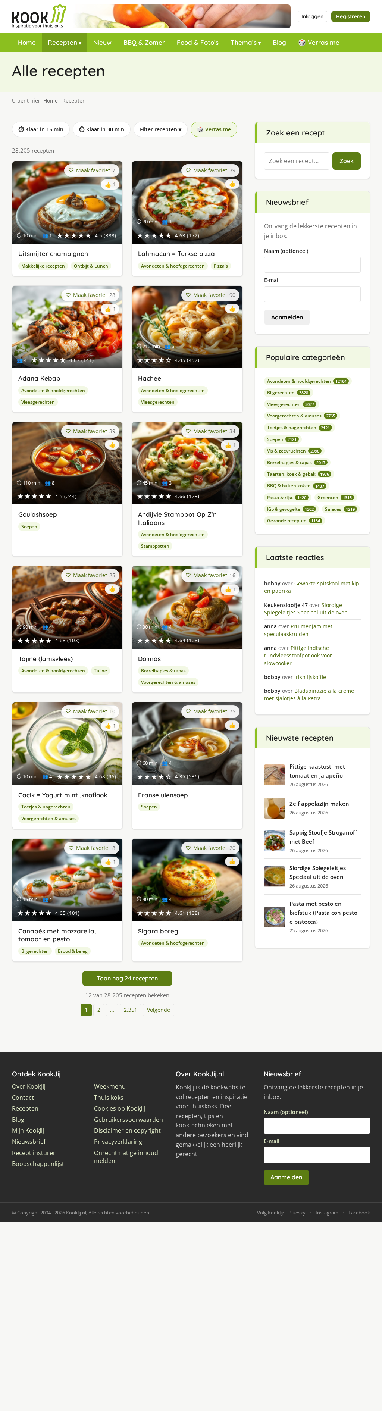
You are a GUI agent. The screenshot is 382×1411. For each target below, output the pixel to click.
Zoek (346, 161)
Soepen (29, 526)
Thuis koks (108, 1098)
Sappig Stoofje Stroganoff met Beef (323, 837)
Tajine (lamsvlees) (45, 659)
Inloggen (312, 16)
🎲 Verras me (318, 42)
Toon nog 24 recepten (127, 978)
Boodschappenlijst (38, 1164)
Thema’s (244, 42)
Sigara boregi (159, 931)
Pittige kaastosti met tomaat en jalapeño (317, 771)
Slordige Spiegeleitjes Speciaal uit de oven (317, 872)
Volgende (158, 1009)
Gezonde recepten (293, 520)
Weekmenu (110, 1087)
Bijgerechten (35, 951)
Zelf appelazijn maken (319, 803)
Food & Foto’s (198, 42)
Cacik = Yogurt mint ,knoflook (62, 795)
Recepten (62, 42)
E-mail (272, 280)
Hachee (149, 378)
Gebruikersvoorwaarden (128, 1120)
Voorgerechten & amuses (168, 682)
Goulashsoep (37, 514)
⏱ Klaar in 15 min (40, 129)
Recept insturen (34, 1153)
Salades (340, 509)
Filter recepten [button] (160, 129)
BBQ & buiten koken (295, 485)
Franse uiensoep (163, 795)
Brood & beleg (73, 951)
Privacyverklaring (118, 1142)
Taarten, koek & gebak (298, 474)
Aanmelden (287, 317)
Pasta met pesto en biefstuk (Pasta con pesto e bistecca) (323, 912)
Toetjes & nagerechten (46, 807)
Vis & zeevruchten (293, 451)
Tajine (100, 670)
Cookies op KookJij (119, 1109)
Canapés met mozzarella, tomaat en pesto (57, 935)
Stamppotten (155, 546)
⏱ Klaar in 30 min (101, 129)
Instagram (327, 1212)
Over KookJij (29, 1087)
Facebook (359, 1212)
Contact (23, 1098)
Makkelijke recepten (43, 266)
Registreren (350, 16)
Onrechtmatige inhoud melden (126, 1157)
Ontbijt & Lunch (91, 266)
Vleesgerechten (38, 402)
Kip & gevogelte (290, 509)
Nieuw (102, 42)
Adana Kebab (39, 378)
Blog (279, 42)
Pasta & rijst (286, 497)
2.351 (130, 1009)
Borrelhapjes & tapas (163, 670)
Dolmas (149, 659)
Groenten (334, 497)
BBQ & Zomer (144, 42)
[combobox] (296, 161)
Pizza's (221, 266)
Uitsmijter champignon (53, 253)
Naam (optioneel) (286, 250)
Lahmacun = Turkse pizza (176, 253)
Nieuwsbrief (29, 1142)
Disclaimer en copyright (127, 1131)
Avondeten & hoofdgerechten (173, 266)
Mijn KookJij (28, 1131)
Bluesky (297, 1212)
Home (27, 42)
